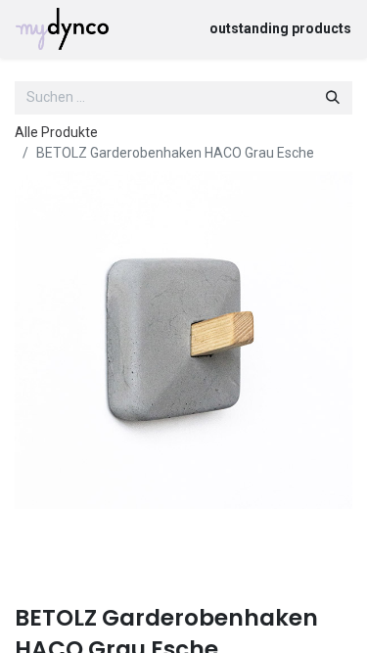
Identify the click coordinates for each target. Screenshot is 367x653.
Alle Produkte (56, 132)
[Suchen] (332, 98)
